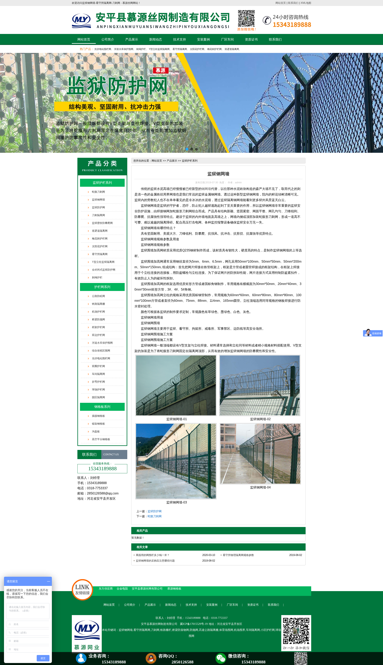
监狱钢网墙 (98, 199)
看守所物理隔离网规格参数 (238, 555)
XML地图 (306, 2)
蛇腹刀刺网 (98, 191)
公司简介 (107, 39)
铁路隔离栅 (98, 303)
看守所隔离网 (180, 49)
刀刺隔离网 (98, 215)
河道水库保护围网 (123, 49)
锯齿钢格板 (98, 423)
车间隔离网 (98, 373)
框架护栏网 (98, 327)
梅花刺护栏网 (214, 49)
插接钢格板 (98, 415)
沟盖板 (96, 431)
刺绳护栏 (141, 49)
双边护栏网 (98, 334)
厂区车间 (227, 39)
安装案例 (203, 39)
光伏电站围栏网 (102, 49)
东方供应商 (106, 588)
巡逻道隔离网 (232, 49)
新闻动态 (155, 39)
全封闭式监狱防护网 (103, 269)
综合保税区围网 (101, 350)
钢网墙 (206, 189)
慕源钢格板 (174, 588)
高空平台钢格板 (101, 439)
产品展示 (131, 39)
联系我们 (293, 2)
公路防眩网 (98, 296)
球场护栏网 (98, 389)
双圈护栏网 (98, 366)
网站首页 (280, 2)
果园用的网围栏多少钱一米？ (153, 555)
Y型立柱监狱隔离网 (159, 49)
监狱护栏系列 (102, 182)
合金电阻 (122, 588)
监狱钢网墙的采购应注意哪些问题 (155, 560)
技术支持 (179, 39)
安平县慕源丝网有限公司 (147, 588)
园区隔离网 (98, 397)
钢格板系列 (102, 406)
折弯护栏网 (98, 381)
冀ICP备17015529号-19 (194, 623)
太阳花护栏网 (197, 49)
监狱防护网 (98, 207)
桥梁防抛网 (98, 319)
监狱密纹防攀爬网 (102, 222)
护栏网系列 (102, 287)
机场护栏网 (98, 311)
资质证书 (251, 39)
